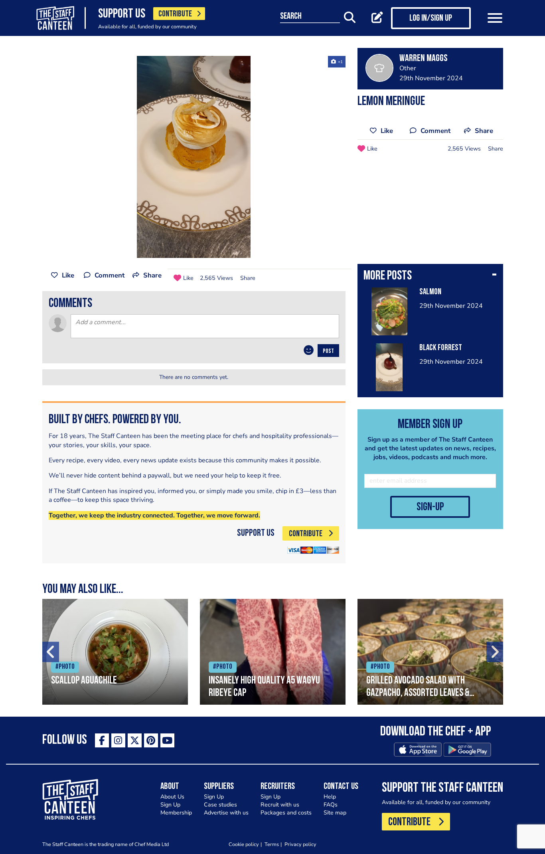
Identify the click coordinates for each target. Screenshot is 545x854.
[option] (194, 157)
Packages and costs (286, 812)
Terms (272, 844)
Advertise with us (226, 812)
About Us (172, 797)
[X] (135, 740)
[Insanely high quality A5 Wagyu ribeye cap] (273, 652)
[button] (430, 276)
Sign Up (170, 804)
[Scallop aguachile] (115, 652)
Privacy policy (300, 844)
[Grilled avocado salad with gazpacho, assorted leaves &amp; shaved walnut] (430, 652)
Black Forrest (440, 348)
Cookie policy (244, 844)
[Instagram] (118, 740)
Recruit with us (280, 804)
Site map (335, 812)
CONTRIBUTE (175, 14)
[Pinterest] (151, 740)
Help (330, 797)
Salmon (430, 292)
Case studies (220, 804)
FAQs (331, 804)
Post (328, 351)
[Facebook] (102, 740)
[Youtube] (167, 740)
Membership (176, 812)
